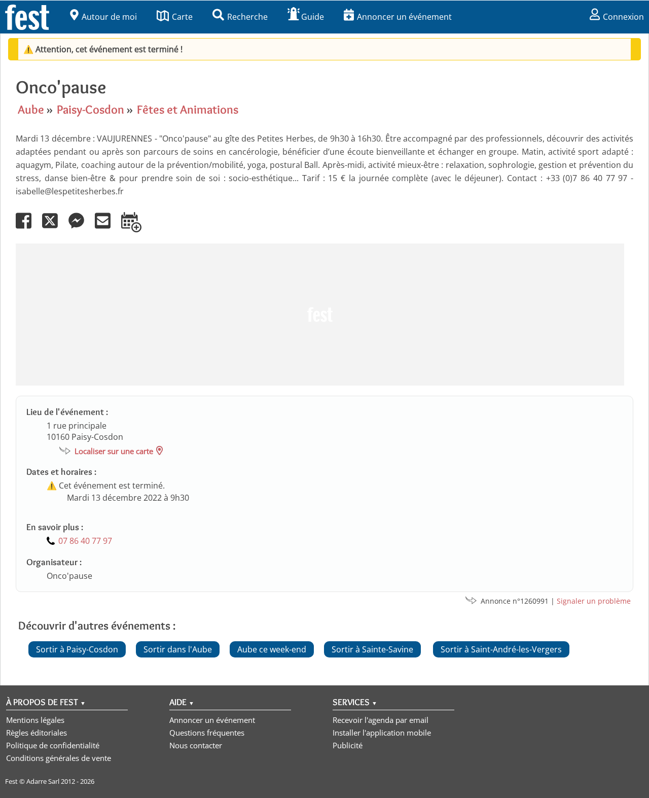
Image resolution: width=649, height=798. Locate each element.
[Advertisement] (320, 315)
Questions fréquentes (206, 732)
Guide (312, 16)
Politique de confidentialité (52, 745)
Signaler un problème (594, 601)
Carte (182, 16)
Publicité (348, 745)
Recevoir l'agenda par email (380, 720)
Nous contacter (195, 745)
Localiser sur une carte (114, 451)
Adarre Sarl (42, 781)
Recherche (247, 16)
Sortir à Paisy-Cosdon (77, 649)
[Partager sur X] (54, 227)
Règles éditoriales (36, 732)
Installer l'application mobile (382, 732)
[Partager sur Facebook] (28, 227)
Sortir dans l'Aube (177, 649)
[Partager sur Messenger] (80, 227)
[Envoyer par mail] (107, 227)
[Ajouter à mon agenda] (135, 227)
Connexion (623, 16)
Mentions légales (35, 720)
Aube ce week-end (271, 649)
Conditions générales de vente (58, 758)
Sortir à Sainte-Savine (372, 649)
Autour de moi (109, 16)
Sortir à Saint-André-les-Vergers (501, 649)
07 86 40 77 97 (85, 540)
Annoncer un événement (404, 16)
